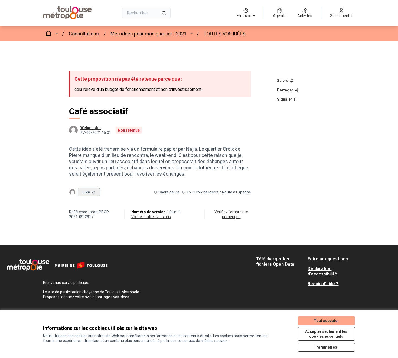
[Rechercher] (163, 13)
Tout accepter (326, 320)
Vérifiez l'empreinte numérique (231, 214)
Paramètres (326, 347)
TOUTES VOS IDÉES (225, 34)
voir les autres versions (151, 217)
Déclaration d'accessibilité (322, 271)
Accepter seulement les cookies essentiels (326, 334)
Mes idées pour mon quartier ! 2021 (148, 34)
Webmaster (90, 128)
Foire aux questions (328, 258)
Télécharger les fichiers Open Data (275, 261)
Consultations (84, 34)
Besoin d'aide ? (323, 283)
